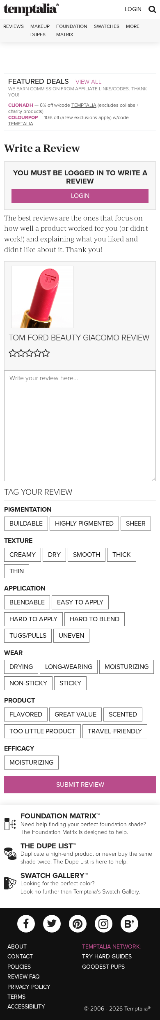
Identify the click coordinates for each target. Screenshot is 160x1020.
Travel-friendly (115, 731)
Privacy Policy (28, 986)
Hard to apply (33, 619)
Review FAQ (23, 976)
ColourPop (23, 117)
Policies (19, 966)
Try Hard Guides (107, 956)
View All (88, 81)
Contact (20, 956)
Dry (54, 555)
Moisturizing (127, 667)
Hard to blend (94, 619)
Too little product (42, 731)
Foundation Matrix (71, 30)
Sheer (136, 523)
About (17, 946)
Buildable (26, 523)
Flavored (25, 714)
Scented (123, 714)
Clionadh (20, 105)
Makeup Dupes (40, 30)
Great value (75, 714)
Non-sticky (28, 683)
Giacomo (101, 338)
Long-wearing (68, 667)
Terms (16, 996)
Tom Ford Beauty (45, 338)
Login (133, 9)
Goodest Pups (103, 966)
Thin (16, 571)
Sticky (70, 683)
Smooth (86, 555)
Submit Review (80, 785)
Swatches (106, 26)
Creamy (22, 555)
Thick (121, 555)
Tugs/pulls (27, 636)
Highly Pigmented (84, 523)
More (132, 26)
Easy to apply (80, 602)
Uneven (71, 636)
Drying (21, 667)
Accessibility (26, 1006)
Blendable (27, 602)
